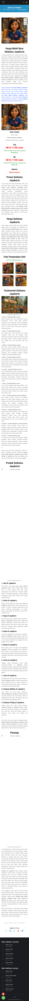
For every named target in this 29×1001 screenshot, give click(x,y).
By (16, 922)
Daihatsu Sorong (9, 962)
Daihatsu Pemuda (9, 958)
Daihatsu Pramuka (10, 989)
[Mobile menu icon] (27, 2)
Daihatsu (5, 19)
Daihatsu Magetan (9, 953)
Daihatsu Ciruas (9, 944)
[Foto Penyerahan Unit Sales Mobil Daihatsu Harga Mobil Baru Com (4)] (21, 280)
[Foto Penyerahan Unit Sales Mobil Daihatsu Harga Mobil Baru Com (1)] (8, 268)
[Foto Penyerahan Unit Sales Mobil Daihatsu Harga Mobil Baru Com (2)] (21, 268)
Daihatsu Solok (9, 980)
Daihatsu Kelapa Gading (11, 975)
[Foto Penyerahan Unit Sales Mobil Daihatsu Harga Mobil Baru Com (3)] (8, 280)
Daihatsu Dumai (9, 971)
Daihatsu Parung (9, 949)
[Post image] (2, 945)
